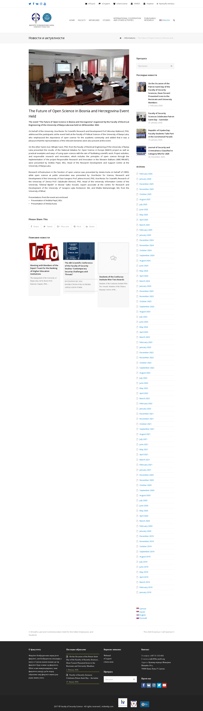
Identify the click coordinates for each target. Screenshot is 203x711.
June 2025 (144, 209)
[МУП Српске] (134, 706)
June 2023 (144, 321)
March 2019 (145, 582)
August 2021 (145, 434)
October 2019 (145, 546)
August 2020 (145, 495)
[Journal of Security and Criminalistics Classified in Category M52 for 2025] (141, 150)
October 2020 (145, 485)
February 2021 (146, 464)
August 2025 (145, 199)
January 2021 (145, 470)
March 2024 (145, 281)
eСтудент (106, 3)
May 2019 (144, 572)
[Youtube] (164, 685)
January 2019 (145, 592)
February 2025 (146, 230)
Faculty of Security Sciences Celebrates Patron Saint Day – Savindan (161, 116)
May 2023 (144, 327)
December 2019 (147, 536)
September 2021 (147, 429)
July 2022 (143, 378)
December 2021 (147, 413)
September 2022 (147, 367)
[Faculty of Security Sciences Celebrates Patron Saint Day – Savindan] (141, 116)
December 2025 (147, 184)
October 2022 (145, 362)
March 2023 (145, 337)
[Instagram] (154, 685)
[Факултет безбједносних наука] (42, 20)
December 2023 (147, 291)
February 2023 (146, 342)
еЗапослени (122, 3)
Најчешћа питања (166, 3)
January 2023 (145, 347)
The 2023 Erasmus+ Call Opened (158, 632)
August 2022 (145, 372)
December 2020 (147, 475)
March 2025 (145, 225)
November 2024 (147, 245)
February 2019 (146, 587)
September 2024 (147, 255)
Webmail (107, 655)
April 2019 (144, 577)
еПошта (91, 3)
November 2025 (147, 189)
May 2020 (144, 510)
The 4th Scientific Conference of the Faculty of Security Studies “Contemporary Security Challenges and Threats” (79, 268)
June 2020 (144, 505)
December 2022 (147, 352)
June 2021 (144, 444)
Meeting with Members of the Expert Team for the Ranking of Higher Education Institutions (44, 269)
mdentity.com (107, 706)
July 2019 (143, 561)
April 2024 (144, 275)
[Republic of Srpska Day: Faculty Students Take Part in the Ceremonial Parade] (141, 133)
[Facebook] (143, 685)
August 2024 (145, 260)
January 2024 (145, 286)
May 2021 (144, 449)
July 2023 (143, 316)
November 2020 (147, 480)
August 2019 (145, 556)
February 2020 (146, 526)
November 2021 (147, 418)
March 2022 (145, 398)
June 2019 (144, 566)
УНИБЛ (137, 3)
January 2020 (145, 531)
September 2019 (147, 551)
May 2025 (144, 214)
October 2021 (145, 424)
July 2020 (143, 500)
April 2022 (144, 393)
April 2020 (144, 515)
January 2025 (145, 235)
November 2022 (147, 357)
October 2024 (145, 250)
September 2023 (147, 306)
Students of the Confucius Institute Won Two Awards (111, 278)
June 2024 (144, 265)
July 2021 (143, 439)
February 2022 (146, 403)
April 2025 (144, 219)
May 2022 (144, 388)
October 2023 (145, 301)
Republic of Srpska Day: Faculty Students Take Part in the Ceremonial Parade (161, 133)
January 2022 (145, 408)
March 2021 (145, 459)
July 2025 (143, 204)
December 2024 (147, 240)
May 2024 (144, 270)
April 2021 (144, 454)
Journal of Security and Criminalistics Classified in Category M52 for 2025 (160, 150)
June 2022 (144, 383)
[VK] (149, 685)
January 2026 (145, 179)
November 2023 (147, 296)
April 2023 (144, 332)
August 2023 (145, 311)
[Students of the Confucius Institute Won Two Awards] (113, 258)
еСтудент (108, 658)
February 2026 (146, 173)
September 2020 (147, 490)
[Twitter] (159, 685)
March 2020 (145, 521)
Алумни (150, 3)
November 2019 (147, 541)
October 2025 (145, 194)
